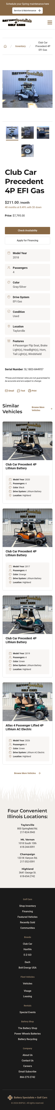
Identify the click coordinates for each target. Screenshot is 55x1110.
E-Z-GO (27, 954)
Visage (27, 990)
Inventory (20, 46)
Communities (27, 927)
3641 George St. (27, 872)
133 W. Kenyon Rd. (27, 857)
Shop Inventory (27, 905)
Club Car (27, 943)
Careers (27, 1066)
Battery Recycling (27, 1039)
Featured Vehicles (27, 916)
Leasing (27, 996)
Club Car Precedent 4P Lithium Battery (21, 466)
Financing (27, 911)
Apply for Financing (27, 240)
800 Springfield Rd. (27, 828)
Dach (27, 962)
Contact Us (27, 1060)
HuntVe (28, 949)
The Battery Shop (27, 1028)
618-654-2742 (27, 876)
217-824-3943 (27, 832)
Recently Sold (27, 922)
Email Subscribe (27, 1071)
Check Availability (27, 230)
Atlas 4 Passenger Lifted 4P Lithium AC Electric (25, 727)
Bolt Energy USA (28, 967)
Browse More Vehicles (38, 409)
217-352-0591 (27, 861)
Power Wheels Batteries (27, 1033)
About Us (28, 1055)
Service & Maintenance (25, 10)
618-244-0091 (27, 846)
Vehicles (27, 983)
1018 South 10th (27, 843)
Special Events (28, 1012)
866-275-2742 (27, 1077)
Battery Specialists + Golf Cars (30, 1097)
